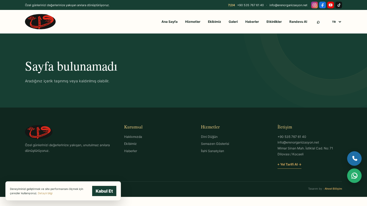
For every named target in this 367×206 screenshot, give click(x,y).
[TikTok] (338, 5)
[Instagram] (314, 5)
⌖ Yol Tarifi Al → (289, 164)
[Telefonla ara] (354, 158)
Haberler (252, 22)
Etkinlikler (274, 22)
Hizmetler (192, 22)
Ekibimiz (214, 22)
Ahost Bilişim (333, 188)
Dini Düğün (209, 137)
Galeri (233, 22)
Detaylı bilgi (45, 193)
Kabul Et (104, 191)
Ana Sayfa (169, 22)
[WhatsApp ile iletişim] (354, 175)
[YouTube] (330, 5)
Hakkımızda (133, 137)
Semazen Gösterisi (215, 144)
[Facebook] (322, 5)
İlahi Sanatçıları (212, 151)
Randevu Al (298, 22)
